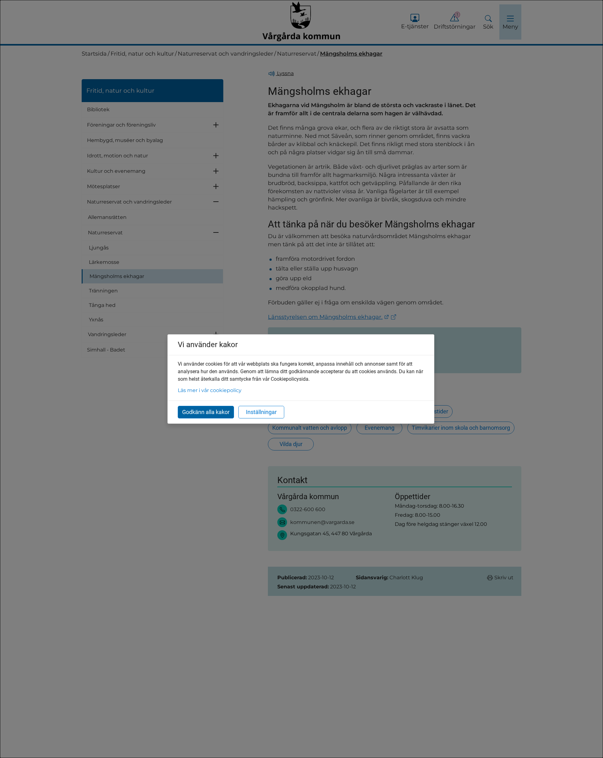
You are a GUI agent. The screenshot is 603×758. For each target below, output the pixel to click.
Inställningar (261, 412)
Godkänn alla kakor (206, 412)
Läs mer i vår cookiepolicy (210, 390)
